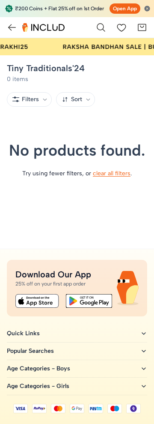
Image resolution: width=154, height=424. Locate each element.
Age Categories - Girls (38, 386)
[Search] (101, 27)
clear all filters (111, 173)
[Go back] (12, 27)
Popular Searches (30, 351)
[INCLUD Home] (43, 27)
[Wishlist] (121, 27)
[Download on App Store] (37, 301)
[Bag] (142, 27)
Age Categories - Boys (38, 368)
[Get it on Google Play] (89, 301)
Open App (125, 9)
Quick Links (23, 333)
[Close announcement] (147, 8)
